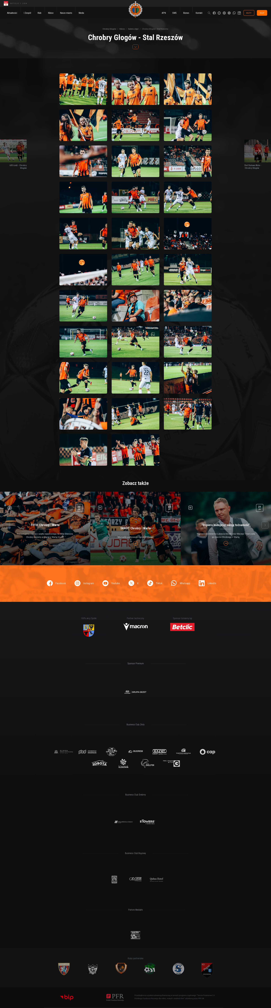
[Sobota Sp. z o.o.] (99, 763)
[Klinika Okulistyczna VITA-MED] (63, 752)
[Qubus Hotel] (157, 879)
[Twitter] (229, 13)
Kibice (122, 29)
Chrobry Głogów (109, 29)
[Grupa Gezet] (135, 692)
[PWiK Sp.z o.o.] (171, 763)
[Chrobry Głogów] (135, 9)
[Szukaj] (209, 13)
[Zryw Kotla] (121, 968)
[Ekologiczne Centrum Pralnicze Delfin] (147, 763)
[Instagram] (224, 13)
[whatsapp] (234, 13)
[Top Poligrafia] (183, 752)
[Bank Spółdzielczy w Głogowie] (123, 822)
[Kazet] (159, 752)
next (265, 525)
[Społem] (135, 879)
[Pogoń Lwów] (64, 969)
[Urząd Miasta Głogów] (89, 630)
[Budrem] (135, 752)
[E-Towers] (147, 822)
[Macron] (135, 626)
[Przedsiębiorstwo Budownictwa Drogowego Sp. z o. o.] (87, 752)
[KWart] (111, 752)
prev (6, 525)
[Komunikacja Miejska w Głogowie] (114, 879)
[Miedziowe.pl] (135, 935)
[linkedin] (239, 13)
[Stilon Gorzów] (178, 968)
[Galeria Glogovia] (123, 763)
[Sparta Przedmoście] (150, 968)
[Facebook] (214, 13)
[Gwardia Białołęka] (92, 969)
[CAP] (207, 752)
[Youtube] (219, 13)
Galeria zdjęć (133, 29)
